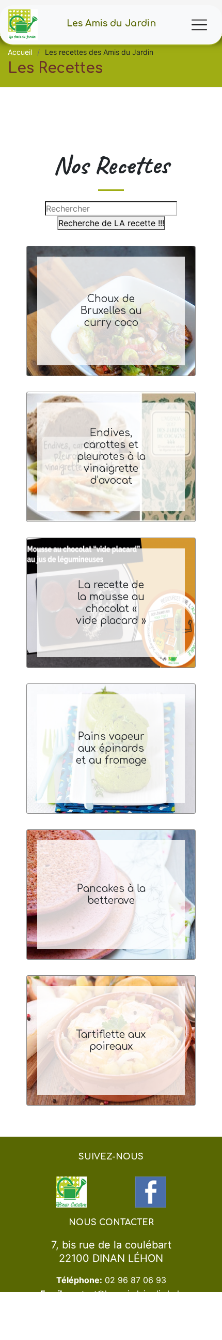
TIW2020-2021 (102, 1335)
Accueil (20, 52)
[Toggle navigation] (199, 24)
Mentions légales (149, 1335)
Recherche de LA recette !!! (111, 223)
